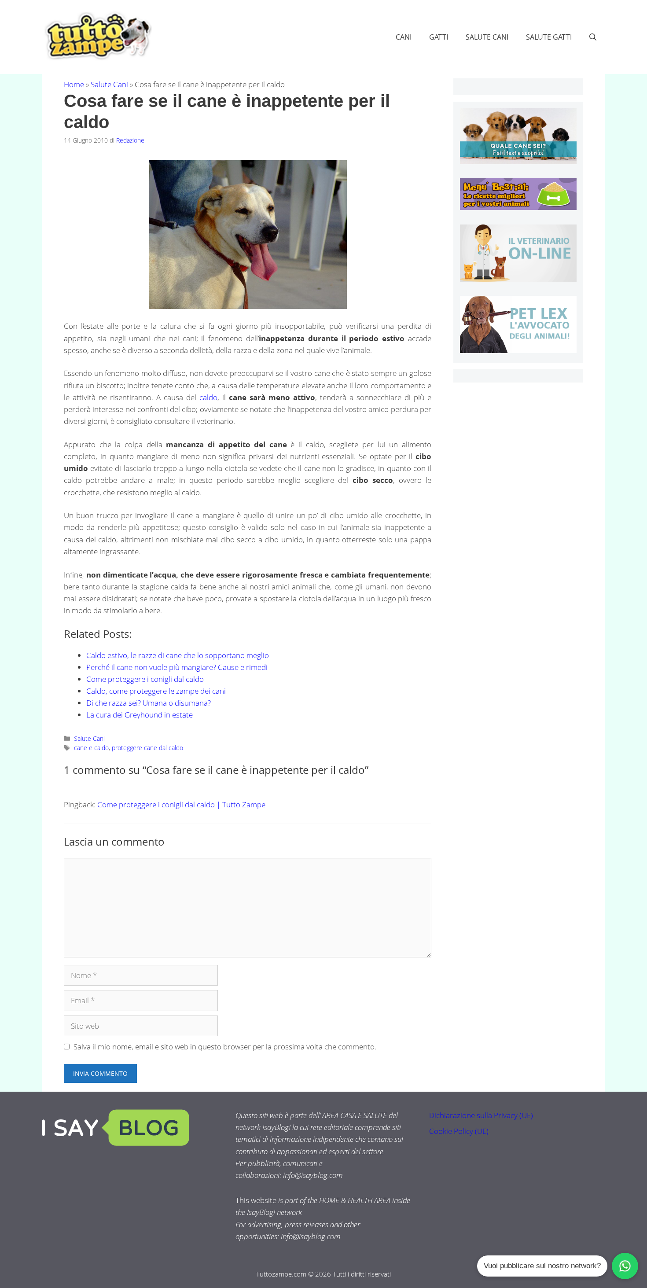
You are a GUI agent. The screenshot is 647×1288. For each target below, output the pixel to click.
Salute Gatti (549, 37)
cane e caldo (91, 747)
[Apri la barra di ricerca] (593, 37)
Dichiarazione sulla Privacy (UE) (481, 1115)
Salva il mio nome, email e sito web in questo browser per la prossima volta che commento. (225, 1046)
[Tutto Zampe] (97, 36)
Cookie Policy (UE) (459, 1131)
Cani (404, 37)
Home (74, 84)
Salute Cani (487, 37)
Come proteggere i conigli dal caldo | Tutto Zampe (181, 804)
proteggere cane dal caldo (147, 747)
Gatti (438, 37)
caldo (208, 397)
